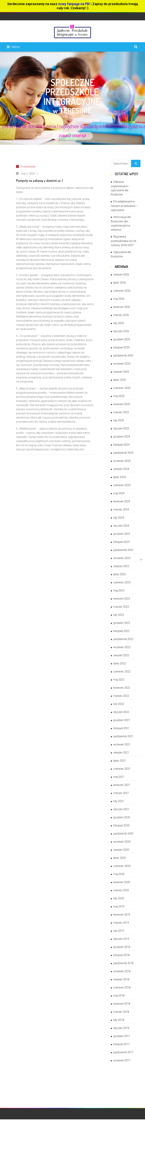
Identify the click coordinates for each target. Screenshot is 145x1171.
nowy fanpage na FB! (74, 4)
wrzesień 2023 (121, 558)
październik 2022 (123, 639)
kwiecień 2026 (121, 306)
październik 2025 (123, 355)
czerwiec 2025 (121, 387)
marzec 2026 (121, 315)
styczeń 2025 (121, 428)
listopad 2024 (121, 444)
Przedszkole (28, 166)
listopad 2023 (121, 541)
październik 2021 (123, 736)
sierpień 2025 (121, 371)
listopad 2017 (121, 1044)
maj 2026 (118, 298)
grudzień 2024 (121, 436)
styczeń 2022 (121, 712)
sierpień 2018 (121, 979)
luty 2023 (118, 614)
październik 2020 (123, 833)
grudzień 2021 (121, 720)
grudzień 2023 (121, 533)
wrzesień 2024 (121, 460)
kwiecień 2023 (121, 598)
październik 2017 (123, 1052)
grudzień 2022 (121, 622)
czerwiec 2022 (121, 671)
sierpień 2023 (121, 566)
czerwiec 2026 (121, 290)
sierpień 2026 (121, 274)
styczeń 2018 (121, 1028)
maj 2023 (118, 590)
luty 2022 (118, 703)
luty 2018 (118, 1019)
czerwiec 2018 (121, 987)
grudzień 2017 (121, 1036)
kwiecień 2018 (121, 1003)
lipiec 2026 (119, 282)
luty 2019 (118, 930)
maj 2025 (118, 396)
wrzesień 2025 (121, 363)
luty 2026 (118, 323)
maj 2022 (118, 679)
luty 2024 (118, 517)
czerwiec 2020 (121, 865)
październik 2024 (123, 452)
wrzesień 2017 (121, 1060)
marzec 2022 (121, 695)
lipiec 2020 (119, 857)
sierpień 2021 (121, 752)
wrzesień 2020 (121, 841)
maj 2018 (118, 995)
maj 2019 (118, 906)
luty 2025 (118, 420)
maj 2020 (118, 874)
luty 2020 (118, 898)
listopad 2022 (121, 631)
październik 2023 (123, 549)
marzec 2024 (121, 509)
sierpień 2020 (121, 849)
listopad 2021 (121, 728)
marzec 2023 (121, 606)
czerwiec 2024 (121, 485)
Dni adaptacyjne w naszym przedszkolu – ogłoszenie (124, 205)
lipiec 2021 (119, 760)
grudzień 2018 (121, 946)
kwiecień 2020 (121, 882)
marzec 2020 (121, 890)
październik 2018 (123, 963)
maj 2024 (118, 493)
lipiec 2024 (119, 477)
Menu (16, 47)
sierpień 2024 (121, 468)
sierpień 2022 (121, 655)
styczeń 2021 (121, 809)
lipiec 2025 (119, 379)
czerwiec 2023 (121, 582)
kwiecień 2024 (121, 501)
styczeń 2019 (121, 938)
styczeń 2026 (121, 331)
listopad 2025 (121, 347)
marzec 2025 (121, 412)
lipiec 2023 (119, 574)
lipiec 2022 (119, 663)
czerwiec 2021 (121, 768)
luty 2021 (118, 801)
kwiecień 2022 (121, 687)
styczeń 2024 (121, 525)
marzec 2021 (121, 793)
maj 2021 (118, 776)
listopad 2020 (121, 825)
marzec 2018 (121, 1011)
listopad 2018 (121, 955)
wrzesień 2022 (121, 647)
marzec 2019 (121, 922)
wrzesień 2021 (121, 744)
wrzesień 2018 (121, 971)
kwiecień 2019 (121, 914)
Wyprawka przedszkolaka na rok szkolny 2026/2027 (123, 241)
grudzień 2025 (121, 339)
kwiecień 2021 (121, 784)
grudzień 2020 (121, 817)
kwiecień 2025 (121, 404)
